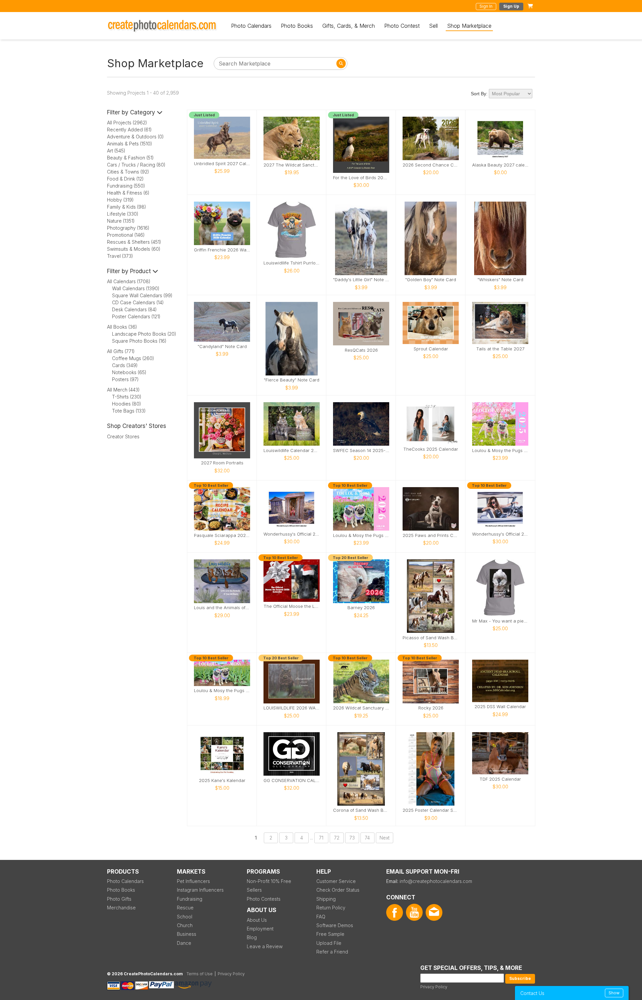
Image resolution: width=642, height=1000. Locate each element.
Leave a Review (265, 946)
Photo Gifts (119, 899)
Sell (433, 25)
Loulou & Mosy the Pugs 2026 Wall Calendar (361, 535)
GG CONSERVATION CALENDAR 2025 (291, 780)
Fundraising (189, 899)
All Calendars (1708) (128, 281)
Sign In (486, 6)
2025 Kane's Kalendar (222, 780)
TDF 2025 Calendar (500, 779)
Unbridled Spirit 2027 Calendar (222, 163)
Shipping (326, 899)
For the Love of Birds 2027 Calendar (361, 177)
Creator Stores (123, 436)
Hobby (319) (120, 200)
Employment (260, 928)
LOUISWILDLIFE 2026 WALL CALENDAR (291, 707)
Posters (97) (125, 379)
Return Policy (330, 907)
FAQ (320, 916)
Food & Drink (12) (125, 179)
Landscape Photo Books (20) (144, 334)
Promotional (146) (126, 235)
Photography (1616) (128, 228)
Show (614, 992)
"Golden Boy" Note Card (430, 279)
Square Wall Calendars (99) (142, 295)
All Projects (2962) (127, 122)
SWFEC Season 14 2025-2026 (361, 450)
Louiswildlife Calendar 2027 (291, 450)
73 (352, 838)
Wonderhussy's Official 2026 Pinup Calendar (500, 534)
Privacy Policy (433, 986)
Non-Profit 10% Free (269, 881)
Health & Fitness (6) (128, 193)
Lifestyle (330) (122, 214)
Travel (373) (120, 256)
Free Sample (330, 934)
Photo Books (297, 25)
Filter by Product (129, 271)
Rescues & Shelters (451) (134, 242)
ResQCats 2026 (361, 350)
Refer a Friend (332, 952)
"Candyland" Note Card (222, 346)
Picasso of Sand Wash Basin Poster (431, 637)
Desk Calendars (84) (134, 309)
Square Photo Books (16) (139, 341)
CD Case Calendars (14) (138, 302)
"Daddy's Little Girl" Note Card (361, 279)
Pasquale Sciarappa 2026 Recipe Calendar (222, 535)
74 (367, 838)
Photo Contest (402, 25)
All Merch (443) (123, 390)
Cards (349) (125, 365)
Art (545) (116, 150)
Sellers (254, 890)
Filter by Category (132, 112)
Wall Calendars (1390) (135, 288)
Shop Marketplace (469, 25)
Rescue (185, 907)
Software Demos (334, 925)
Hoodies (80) (126, 404)
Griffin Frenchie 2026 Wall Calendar (222, 249)
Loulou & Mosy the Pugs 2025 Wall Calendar (500, 450)
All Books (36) (122, 327)
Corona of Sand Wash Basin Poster (361, 810)
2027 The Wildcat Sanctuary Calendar (291, 165)
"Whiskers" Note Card (500, 279)
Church (185, 925)
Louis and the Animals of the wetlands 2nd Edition (222, 607)
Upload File (328, 943)
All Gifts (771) (121, 351)
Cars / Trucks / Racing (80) (136, 165)
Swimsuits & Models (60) (133, 249)
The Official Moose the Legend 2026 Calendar (291, 606)
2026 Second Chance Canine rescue (431, 165)
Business (186, 934)
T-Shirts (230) (126, 397)
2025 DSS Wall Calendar (500, 706)
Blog (252, 937)
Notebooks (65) (129, 372)
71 (321, 838)
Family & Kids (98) (126, 207)
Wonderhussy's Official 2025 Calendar (291, 534)
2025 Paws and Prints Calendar (431, 535)
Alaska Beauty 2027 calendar (500, 165)
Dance (184, 943)
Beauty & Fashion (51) (130, 157)
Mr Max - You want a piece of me (500, 621)
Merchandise (121, 907)
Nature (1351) (121, 221)
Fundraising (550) (126, 186)
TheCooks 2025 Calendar (430, 449)
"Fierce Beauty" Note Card (291, 379)
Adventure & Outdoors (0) (135, 136)
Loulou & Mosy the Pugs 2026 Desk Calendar (222, 690)
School (184, 916)
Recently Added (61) (129, 129)
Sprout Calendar (431, 348)
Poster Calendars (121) (136, 316)
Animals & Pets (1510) (129, 143)
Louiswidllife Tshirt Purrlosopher (291, 262)
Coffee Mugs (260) (133, 358)
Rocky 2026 (430, 707)
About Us (257, 920)
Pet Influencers (193, 881)
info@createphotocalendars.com (436, 881)
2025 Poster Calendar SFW (431, 810)
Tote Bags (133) (129, 411)
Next (385, 838)
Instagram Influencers (200, 890)
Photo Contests (264, 899)
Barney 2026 (361, 607)
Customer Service (336, 881)
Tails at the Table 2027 (500, 348)
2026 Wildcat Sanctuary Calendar (361, 707)
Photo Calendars (251, 25)
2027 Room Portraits (222, 462)
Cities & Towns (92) (128, 172)
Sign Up (511, 6)
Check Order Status (337, 890)
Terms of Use (200, 973)
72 (336, 838)
